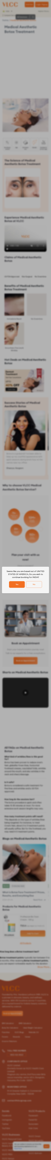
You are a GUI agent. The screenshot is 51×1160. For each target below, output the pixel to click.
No (34, 584)
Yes (16, 584)
